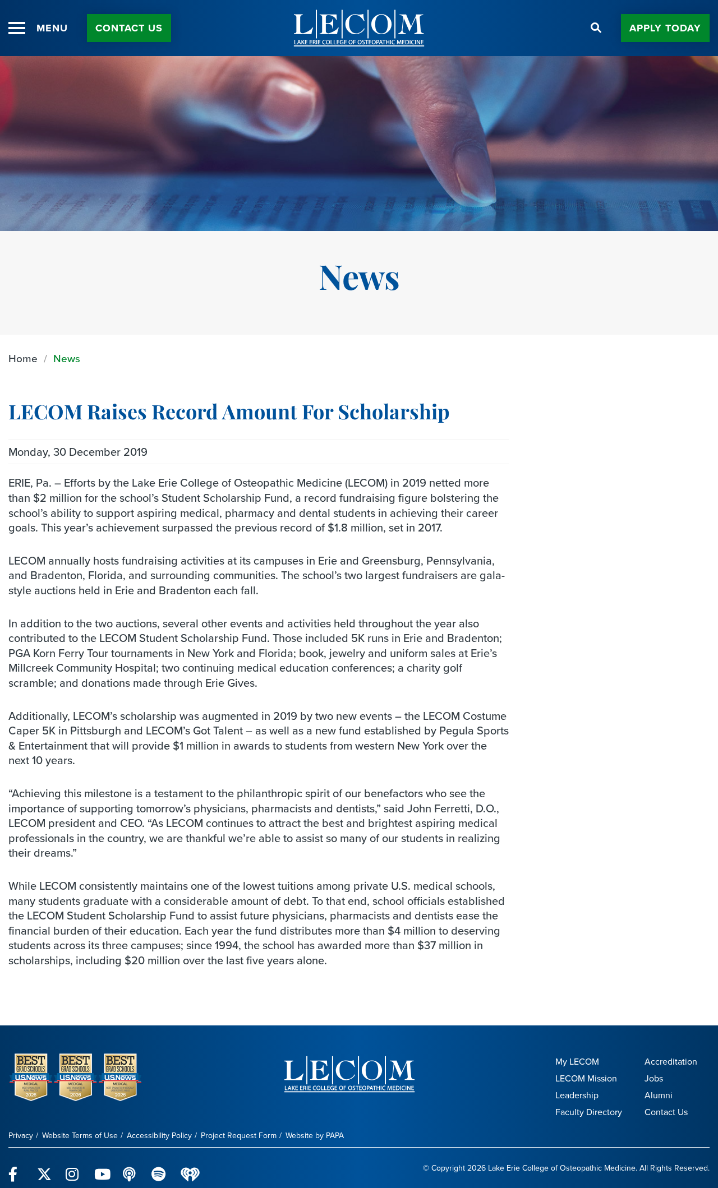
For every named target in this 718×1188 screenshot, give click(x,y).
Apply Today (665, 28)
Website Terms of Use (80, 1135)
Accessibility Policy (159, 1135)
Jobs (654, 1078)
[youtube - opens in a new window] (101, 1167)
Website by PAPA (315, 1135)
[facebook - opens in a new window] (16, 1167)
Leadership (577, 1095)
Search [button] (596, 28)
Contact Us (129, 28)
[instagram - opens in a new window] (73, 1167)
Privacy (20, 1135)
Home (23, 358)
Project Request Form (239, 1135)
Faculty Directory (588, 1112)
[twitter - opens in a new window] (44, 1167)
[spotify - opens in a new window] (159, 1167)
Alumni (659, 1095)
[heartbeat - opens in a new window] (190, 1168)
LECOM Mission (586, 1078)
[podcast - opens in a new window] (130, 1167)
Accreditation (671, 1061)
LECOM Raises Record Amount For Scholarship (229, 414)
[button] (16, 28)
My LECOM (577, 1061)
